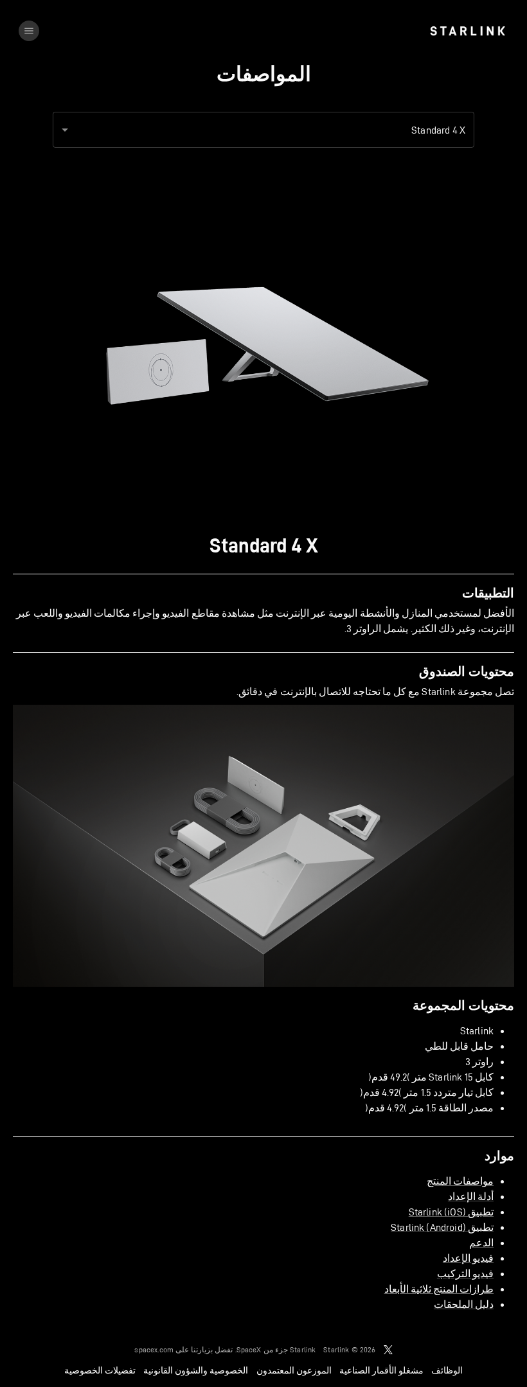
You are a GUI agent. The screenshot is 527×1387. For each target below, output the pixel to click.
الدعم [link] (481, 1242)
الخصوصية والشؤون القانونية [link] (195, 1370)
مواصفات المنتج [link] (460, 1181)
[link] (467, 30)
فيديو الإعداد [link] (468, 1258)
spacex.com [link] (154, 1349)
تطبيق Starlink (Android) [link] (442, 1227)
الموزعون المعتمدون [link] (294, 1370)
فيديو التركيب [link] (465, 1273)
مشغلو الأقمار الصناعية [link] (381, 1370)
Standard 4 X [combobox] (438, 130)
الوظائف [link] (447, 1370)
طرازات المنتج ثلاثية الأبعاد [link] (439, 1289)
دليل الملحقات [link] (464, 1304)
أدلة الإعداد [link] (471, 1196)
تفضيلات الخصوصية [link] (100, 1370)
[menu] (29, 31)
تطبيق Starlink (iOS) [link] (451, 1211)
